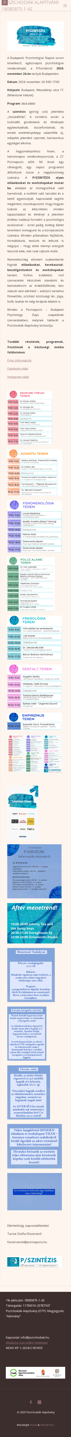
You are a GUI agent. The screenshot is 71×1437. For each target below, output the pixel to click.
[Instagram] (39, 1402)
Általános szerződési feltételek (27, 1343)
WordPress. (47, 1425)
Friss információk (19, 360)
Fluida (33, 1425)
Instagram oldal (18, 377)
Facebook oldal (17, 369)
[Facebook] (30, 1402)
